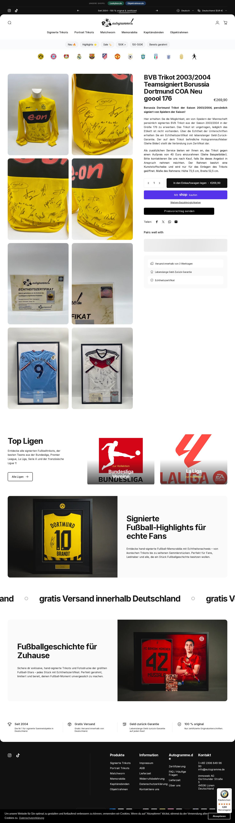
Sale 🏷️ (107, 44)
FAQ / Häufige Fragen (177, 773)
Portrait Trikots (119, 768)
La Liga (194, 471)
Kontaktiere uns (149, 789)
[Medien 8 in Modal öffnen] (102, 368)
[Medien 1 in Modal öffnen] (38, 114)
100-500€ (137, 44)
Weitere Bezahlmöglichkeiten (185, 202)
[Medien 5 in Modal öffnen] (38, 284)
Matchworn (117, 773)
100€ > (122, 44)
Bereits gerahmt (158, 44)
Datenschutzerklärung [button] (31, 818)
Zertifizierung (177, 766)
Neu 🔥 (72, 44)
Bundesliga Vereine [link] (120, 474)
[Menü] (230, 790)
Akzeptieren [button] (219, 816)
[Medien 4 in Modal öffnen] (102, 199)
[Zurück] (78, 10)
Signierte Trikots (120, 763)
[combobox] (185, 10)
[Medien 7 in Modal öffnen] (38, 368)
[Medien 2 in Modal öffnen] (102, 114)
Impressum (146, 763)
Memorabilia (117, 778)
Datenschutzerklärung (153, 784)
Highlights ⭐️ (89, 44)
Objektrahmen (119, 789)
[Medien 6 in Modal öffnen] (102, 284)
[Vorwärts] (156, 10)
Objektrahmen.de (136, 3)
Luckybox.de (116, 3)
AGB (142, 768)
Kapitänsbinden (119, 784)
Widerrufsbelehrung (151, 778)
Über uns (174, 785)
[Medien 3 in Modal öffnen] (38, 199)
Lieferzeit (145, 773)
